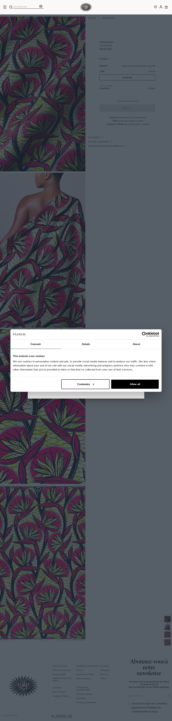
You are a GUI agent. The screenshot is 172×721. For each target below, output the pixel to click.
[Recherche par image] (40, 7)
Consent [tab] (36, 344)
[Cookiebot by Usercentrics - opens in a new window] (144, 334)
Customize (83, 384)
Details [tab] (86, 344)
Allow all (135, 384)
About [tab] (136, 344)
